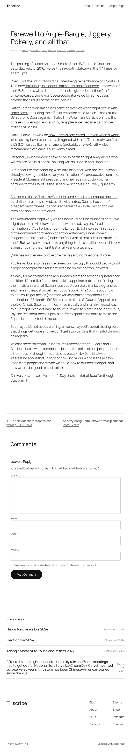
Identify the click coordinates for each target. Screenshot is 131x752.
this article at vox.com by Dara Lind (72, 353)
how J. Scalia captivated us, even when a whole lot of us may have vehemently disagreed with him (65, 137)
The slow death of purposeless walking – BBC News (28, 423)
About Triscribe (95, 6)
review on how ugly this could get (81, 263)
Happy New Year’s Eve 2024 (27, 629)
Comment (17, 475)
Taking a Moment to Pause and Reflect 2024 (40, 651)
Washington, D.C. (57, 50)
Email (14, 533)
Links (44, 50)
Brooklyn (35, 50)
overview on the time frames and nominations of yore (70, 255)
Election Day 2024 (20, 640)
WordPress (119, 743)
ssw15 (25, 50)
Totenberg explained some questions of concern (62, 85)
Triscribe (13, 5)
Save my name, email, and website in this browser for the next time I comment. (55, 565)
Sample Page (116, 6)
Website (15, 549)
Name (14, 518)
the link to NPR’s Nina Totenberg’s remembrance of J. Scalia (71, 81)
